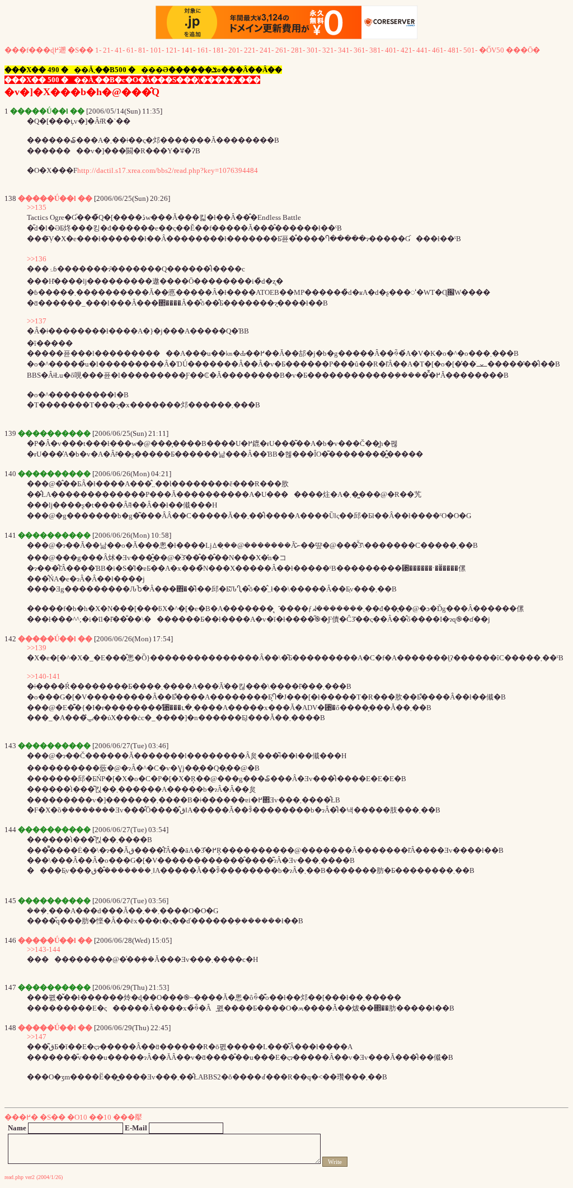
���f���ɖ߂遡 (35, 50)
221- (251, 50)
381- (376, 50)
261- (282, 50)
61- (131, 50)
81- (143, 50)
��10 (100, 1117)
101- (157, 50)
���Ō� (523, 50)
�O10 (77, 1117)
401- (392, 50)
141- (188, 50)
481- (455, 50)
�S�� (80, 50)
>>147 (36, 1036)
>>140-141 (43, 676)
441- (423, 50)
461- (439, 50)
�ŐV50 (491, 50)
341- (345, 50)
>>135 (36, 207)
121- (173, 50)
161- (204, 50)
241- (267, 50)
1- (98, 50)
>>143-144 (43, 949)
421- (408, 50)
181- (220, 50)
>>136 (36, 259)
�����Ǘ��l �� (55, 198)
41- (120, 50)
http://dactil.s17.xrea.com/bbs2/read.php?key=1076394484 (167, 170)
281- (298, 50)
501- (470, 50)
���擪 (127, 1117)
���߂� (21, 1117)
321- (329, 50)
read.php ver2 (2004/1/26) (33, 1177)
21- (108, 50)
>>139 (36, 648)
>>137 (36, 321)
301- (314, 50)
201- (235, 50)
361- (361, 50)
